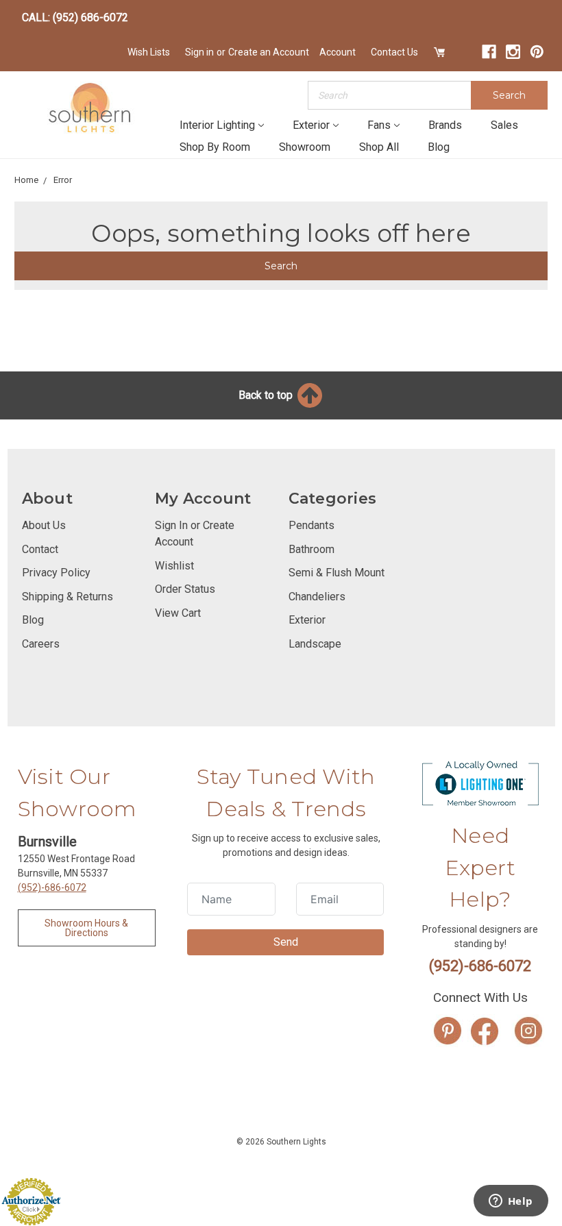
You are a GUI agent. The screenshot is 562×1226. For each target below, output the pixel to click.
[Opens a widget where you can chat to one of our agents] (510, 1202)
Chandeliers (317, 596)
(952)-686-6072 (52, 887)
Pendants (311, 525)
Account (337, 52)
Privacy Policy (56, 572)
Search (509, 95)
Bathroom (311, 549)
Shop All (379, 147)
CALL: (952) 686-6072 (75, 17)
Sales (504, 125)
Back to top (267, 395)
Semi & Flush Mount (336, 572)
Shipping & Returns (67, 596)
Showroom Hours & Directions (86, 928)
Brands (445, 125)
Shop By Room (215, 147)
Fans (379, 125)
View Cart (178, 613)
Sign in (199, 52)
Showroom (304, 147)
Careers (41, 643)
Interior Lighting (217, 125)
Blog (439, 147)
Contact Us (394, 52)
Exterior (311, 125)
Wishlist (174, 565)
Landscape (315, 643)
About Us (44, 525)
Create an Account (268, 52)
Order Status (185, 589)
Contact (40, 549)
